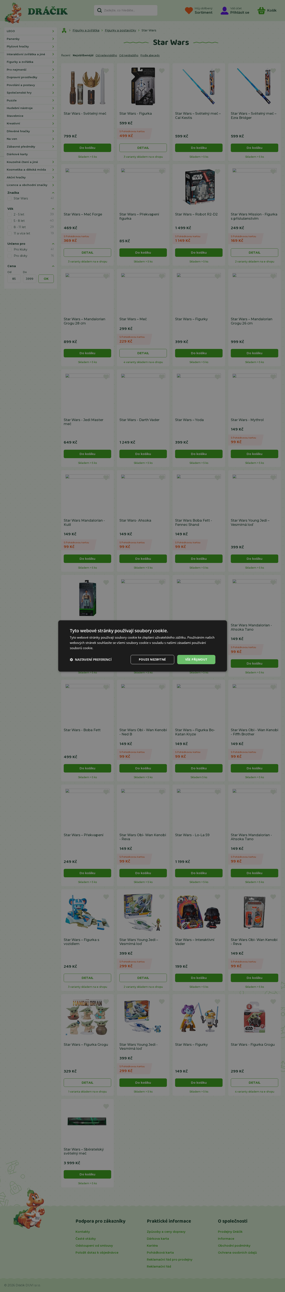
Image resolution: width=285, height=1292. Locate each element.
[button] (91, 659)
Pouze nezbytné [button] (152, 659)
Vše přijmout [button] (196, 659)
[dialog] (142, 646)
